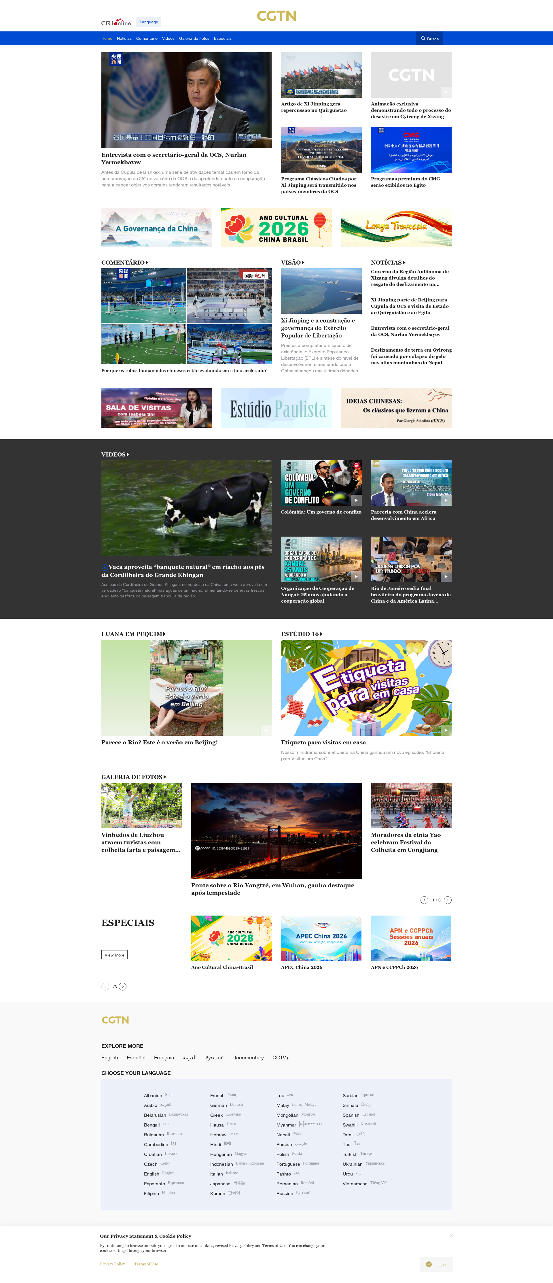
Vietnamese (365, 1183)
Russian (293, 1193)
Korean (225, 1193)
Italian (224, 1174)
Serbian (358, 1095)
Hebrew (224, 1134)
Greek (225, 1115)
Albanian (159, 1095)
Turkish (357, 1154)
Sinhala (357, 1105)
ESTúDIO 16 (300, 634)
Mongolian (295, 1115)
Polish (289, 1154)
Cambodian (160, 1144)
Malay (296, 1105)
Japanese (227, 1183)
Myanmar (299, 1125)
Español (136, 1057)
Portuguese (297, 1164)
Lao (285, 1095)
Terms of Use (146, 1263)
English (109, 1057)
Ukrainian (364, 1164)
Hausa (223, 1125)
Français (164, 1057)
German (226, 1105)
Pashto (289, 1174)
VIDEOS (113, 454)
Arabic (157, 1105)
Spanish (359, 1115)
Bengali (156, 1125)
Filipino (159, 1193)
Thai (352, 1144)
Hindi (220, 1144)
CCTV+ (280, 1057)
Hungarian (228, 1154)
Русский (214, 1057)
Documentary (248, 1057)
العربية (190, 1057)
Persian (291, 1144)
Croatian (161, 1154)
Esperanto (164, 1183)
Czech (157, 1164)
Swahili (359, 1125)
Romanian (295, 1183)
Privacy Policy (112, 1263)
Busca (433, 38)
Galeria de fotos (131, 776)
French (225, 1095)
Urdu (353, 1174)
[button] (424, 900)
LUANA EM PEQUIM (131, 634)
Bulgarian (164, 1134)
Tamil (354, 1134)
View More (114, 954)
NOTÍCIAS (386, 262)
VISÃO (291, 262)
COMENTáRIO (123, 262)
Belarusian (166, 1115)
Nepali (289, 1134)
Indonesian (237, 1164)
